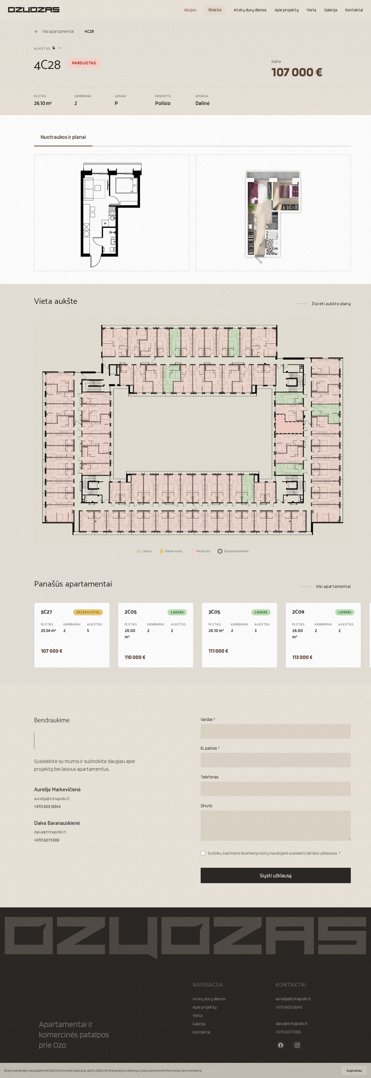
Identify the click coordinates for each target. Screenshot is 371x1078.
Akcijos (190, 9)
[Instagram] (297, 1045)
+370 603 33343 (47, 806)
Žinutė (206, 805)
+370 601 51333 (46, 840)
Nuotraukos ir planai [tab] (63, 137)
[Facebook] (281, 1045)
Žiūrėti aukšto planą (331, 303)
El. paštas (210, 748)
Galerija (330, 9)
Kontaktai (354, 9)
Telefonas (210, 776)
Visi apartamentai (333, 586)
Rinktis (215, 9)
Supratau (354, 1070)
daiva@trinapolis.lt (50, 831)
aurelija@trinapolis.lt (52, 798)
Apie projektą (287, 9)
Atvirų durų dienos (209, 998)
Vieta (311, 9)
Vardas (208, 719)
